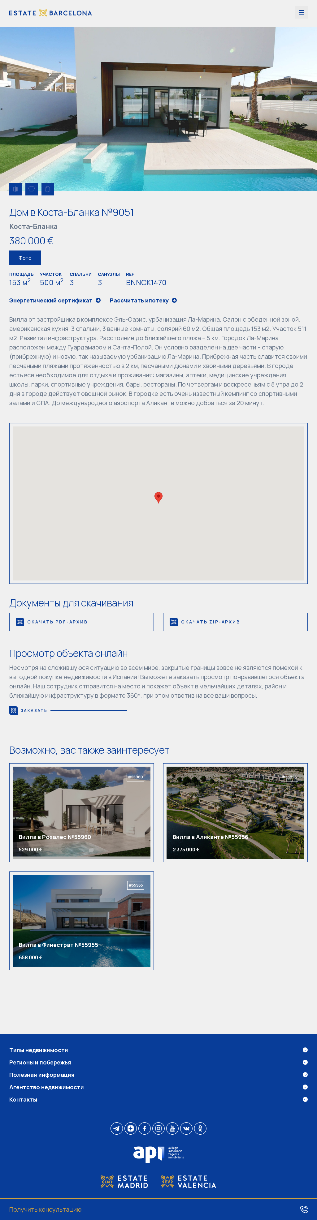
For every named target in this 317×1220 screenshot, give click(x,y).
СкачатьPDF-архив (57, 622)
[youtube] (172, 1129)
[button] (158, 498)
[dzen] (130, 1129)
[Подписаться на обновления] (47, 189)
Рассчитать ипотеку (139, 300)
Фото (25, 258)
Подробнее (39, 812)
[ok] (200, 1129)
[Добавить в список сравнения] (15, 189)
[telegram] (117, 1129)
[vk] (186, 1129)
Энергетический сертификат (51, 300)
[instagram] (158, 1129)
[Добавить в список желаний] (31, 189)
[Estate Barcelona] (50, 13)
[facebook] (144, 1129)
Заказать (34, 710)
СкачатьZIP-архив (210, 622)
